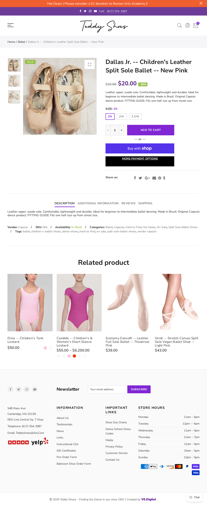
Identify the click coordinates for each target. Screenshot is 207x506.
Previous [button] (34, 96)
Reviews (128, 203)
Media (109, 440)
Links (60, 437)
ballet (26, 231)
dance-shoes (70, 231)
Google (147, 178)
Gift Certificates (66, 451)
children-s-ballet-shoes (46, 231)
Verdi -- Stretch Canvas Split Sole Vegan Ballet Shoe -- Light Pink (177, 341)
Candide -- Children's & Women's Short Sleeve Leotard (74, 341)
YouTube (35, 389)
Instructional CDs (67, 444)
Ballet (21, 42)
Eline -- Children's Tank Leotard (25, 340)
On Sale (162, 227)
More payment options (140, 159)
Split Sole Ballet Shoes (182, 227)
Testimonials (64, 424)
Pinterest (159, 178)
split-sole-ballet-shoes (121, 231)
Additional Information (98, 203)
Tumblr (164, 178)
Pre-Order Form (67, 457)
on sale (101, 231)
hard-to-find (87, 231)
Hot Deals (149, 227)
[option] (60, 96)
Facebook (135, 178)
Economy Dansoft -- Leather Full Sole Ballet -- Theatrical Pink (127, 341)
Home (11, 42)
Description (65, 203)
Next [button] (86, 96)
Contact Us (112, 460)
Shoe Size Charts (116, 422)
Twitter (140, 178)
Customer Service (117, 453)
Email (154, 178)
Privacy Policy (114, 447)
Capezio (23, 227)
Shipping (145, 203)
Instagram (27, 389)
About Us (63, 418)
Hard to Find (133, 227)
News (60, 431)
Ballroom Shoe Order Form (74, 464)
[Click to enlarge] (89, 64)
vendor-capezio (146, 231)
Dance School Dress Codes (118, 431)
